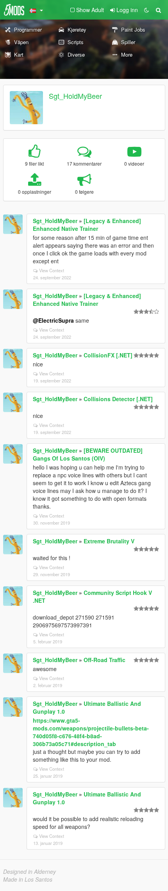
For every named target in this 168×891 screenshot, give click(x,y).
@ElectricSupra (53, 320)
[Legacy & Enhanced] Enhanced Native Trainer (87, 224)
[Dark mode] (146, 10)
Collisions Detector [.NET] (118, 399)
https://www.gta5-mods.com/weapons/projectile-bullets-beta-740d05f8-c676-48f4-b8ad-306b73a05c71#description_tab (91, 732)
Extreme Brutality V (109, 541)
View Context (51, 270)
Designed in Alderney (29, 871)
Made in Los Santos (27, 879)
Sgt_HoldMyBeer (75, 96)
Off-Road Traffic (104, 660)
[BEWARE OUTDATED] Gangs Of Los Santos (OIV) (88, 454)
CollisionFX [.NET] (108, 355)
